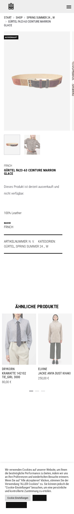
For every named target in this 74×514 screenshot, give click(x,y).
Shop (19, 17)
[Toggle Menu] (69, 7)
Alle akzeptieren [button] (16, 505)
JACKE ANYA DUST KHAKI (54, 373)
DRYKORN (8, 369)
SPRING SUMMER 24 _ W (41, 17)
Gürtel (9, 246)
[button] (31, 390)
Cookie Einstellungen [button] (17, 497)
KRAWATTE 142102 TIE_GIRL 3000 (14, 375)
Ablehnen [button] (39, 497)
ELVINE (42, 369)
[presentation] (4, 338)
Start (8, 17)
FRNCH (8, 165)
